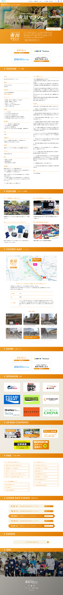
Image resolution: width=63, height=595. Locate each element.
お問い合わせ (51, 1)
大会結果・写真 (36, 1)
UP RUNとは (31, 1)
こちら (13, 183)
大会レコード (41, 1)
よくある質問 (46, 1)
